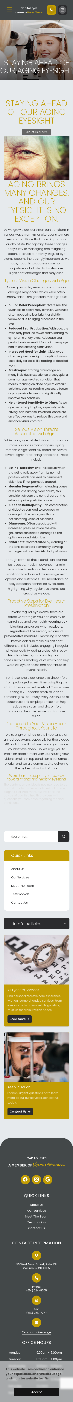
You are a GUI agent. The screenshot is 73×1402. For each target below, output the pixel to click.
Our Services (20, 877)
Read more (18, 1019)
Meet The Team (22, 886)
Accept (36, 1392)
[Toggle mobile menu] (9, 9)
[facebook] (25, 1179)
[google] (47, 1179)
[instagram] (36, 1179)
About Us (17, 869)
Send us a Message (36, 1332)
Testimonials (20, 894)
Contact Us (19, 902)
